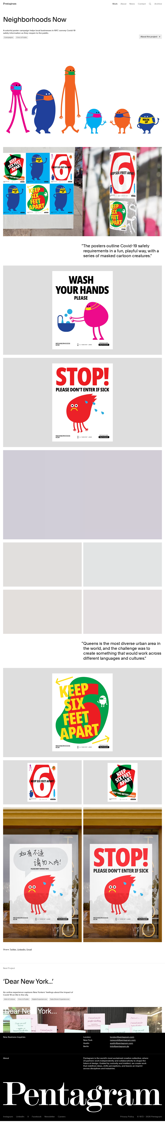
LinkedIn (20, 1116)
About (123, 4)
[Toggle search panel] (150, 4)
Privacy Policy (127, 1116)
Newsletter (49, 1116)
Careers (61, 1116)
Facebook (36, 1116)
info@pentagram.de (119, 1046)
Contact (142, 4)
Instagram (8, 1116)
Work (114, 4)
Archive (158, 4)
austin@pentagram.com (121, 1043)
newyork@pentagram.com (123, 1040)
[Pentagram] (9, 3)
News (132, 4)
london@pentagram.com (122, 1037)
